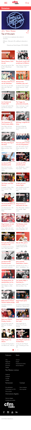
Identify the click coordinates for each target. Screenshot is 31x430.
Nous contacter (23, 387)
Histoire (17, 359)
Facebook (7, 374)
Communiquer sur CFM (10, 389)
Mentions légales (9, 398)
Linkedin (7, 380)
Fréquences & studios (21, 363)
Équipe (17, 361)
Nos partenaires (9, 387)
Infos (6, 359)
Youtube (7, 378)
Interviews (7, 363)
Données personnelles (10, 400)
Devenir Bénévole (20, 365)
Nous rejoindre (23, 389)
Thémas (7, 367)
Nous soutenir (8, 391)
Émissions (7, 365)
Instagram (7, 376)
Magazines (7, 361)
